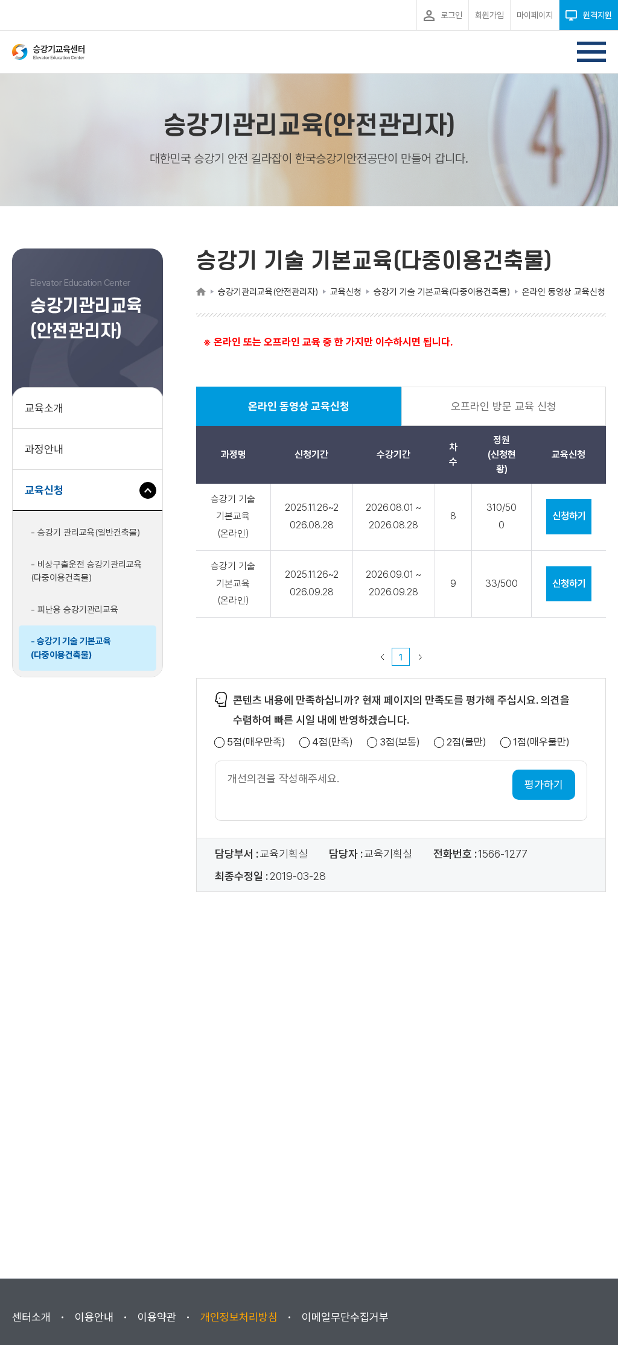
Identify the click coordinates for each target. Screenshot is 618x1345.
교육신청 (48, 497)
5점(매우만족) (256, 742)
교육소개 (44, 408)
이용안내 (94, 1317)
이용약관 (157, 1317)
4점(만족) (332, 742)
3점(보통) (400, 742)
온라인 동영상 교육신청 (298, 413)
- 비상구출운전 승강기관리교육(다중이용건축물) (86, 571)
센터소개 (31, 1317)
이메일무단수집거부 (345, 1317)
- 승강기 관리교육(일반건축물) (85, 532)
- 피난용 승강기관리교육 (74, 609)
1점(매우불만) (541, 742)
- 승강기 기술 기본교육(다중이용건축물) (71, 648)
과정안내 (44, 449)
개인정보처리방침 (239, 1317)
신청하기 (569, 516)
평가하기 (543, 784)
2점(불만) (466, 742)
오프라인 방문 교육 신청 (503, 406)
